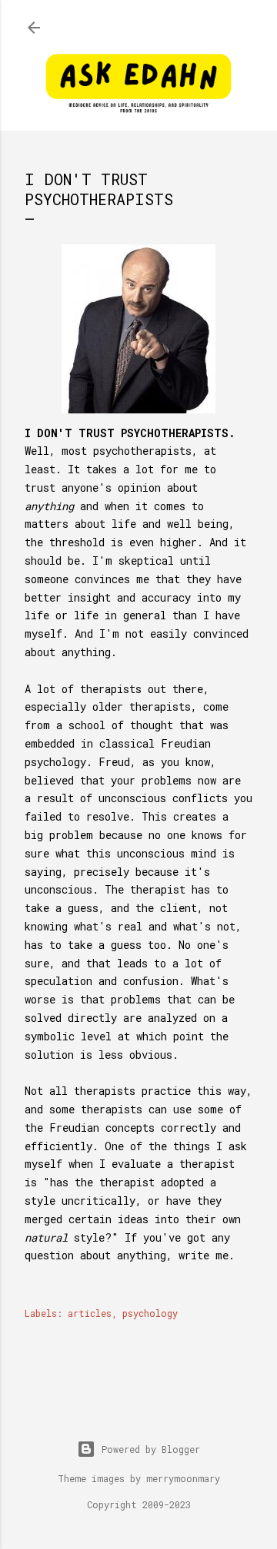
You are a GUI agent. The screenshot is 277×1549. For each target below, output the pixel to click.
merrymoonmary (183, 1478)
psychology (150, 1313)
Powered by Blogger (151, 1449)
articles (90, 1313)
